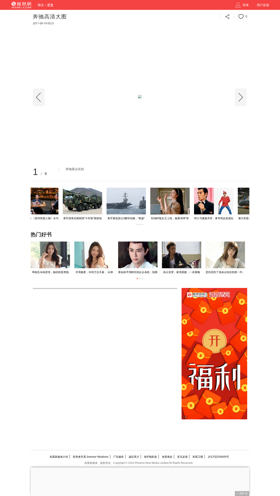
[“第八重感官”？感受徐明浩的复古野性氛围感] (134, 201)
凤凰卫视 (197, 457)
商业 (41, 5)
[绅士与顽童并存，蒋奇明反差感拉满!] (46, 201)
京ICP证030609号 (218, 457)
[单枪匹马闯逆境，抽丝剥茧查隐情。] (50, 255)
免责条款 (167, 457)
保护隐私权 (150, 457)
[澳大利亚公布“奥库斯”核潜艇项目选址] (90, 201)
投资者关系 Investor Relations (90, 457)
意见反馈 (182, 457)
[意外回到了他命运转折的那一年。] (225, 255)
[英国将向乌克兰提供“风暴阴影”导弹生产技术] (222, 201)
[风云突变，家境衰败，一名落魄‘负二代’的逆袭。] (181, 255)
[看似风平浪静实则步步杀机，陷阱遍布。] (138, 255)
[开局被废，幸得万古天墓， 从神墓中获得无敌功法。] (94, 255)
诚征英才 (134, 457)
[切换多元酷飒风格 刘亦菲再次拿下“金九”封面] (178, 201)
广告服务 (118, 457)
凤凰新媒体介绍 (59, 457)
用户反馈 (263, 5)
